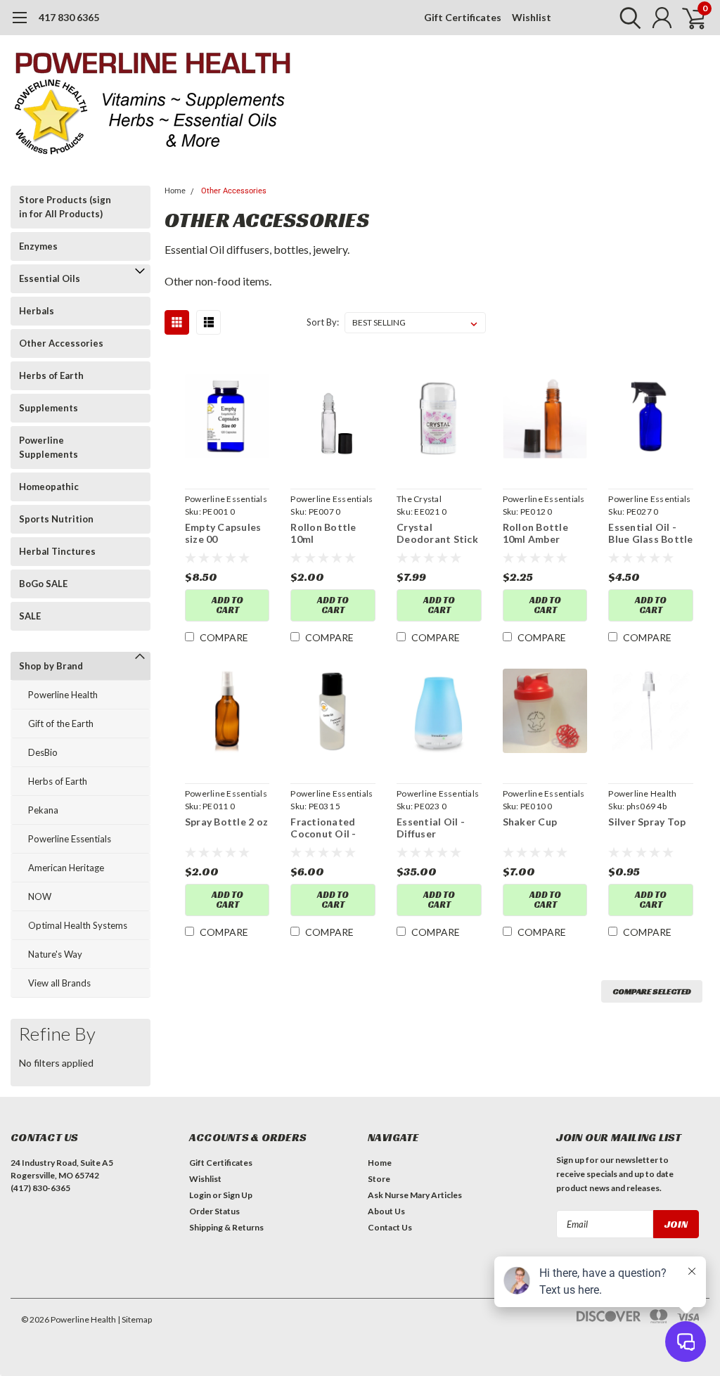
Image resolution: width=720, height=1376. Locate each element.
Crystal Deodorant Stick (437, 533)
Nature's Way (55, 954)
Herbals (36, 310)
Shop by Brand (51, 665)
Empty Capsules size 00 (223, 533)
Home (175, 190)
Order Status (214, 1211)
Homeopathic (49, 486)
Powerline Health (63, 694)
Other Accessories (61, 343)
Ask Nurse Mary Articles (415, 1195)
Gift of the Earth (61, 723)
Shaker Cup (530, 822)
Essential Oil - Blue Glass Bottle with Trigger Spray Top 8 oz (650, 533)
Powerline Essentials (69, 838)
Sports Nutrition (56, 519)
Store (379, 1179)
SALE (30, 616)
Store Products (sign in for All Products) (65, 206)
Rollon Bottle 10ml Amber (535, 533)
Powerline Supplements (48, 447)
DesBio (43, 752)
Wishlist (531, 17)
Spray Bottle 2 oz (226, 822)
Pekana (43, 810)
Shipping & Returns (226, 1227)
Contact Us (390, 1227)
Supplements (48, 407)
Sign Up (237, 1195)
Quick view (227, 419)
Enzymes (38, 246)
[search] (627, 17)
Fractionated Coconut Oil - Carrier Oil (323, 828)
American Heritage (66, 867)
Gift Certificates (462, 17)
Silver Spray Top (647, 822)
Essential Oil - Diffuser (431, 828)
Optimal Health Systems (77, 925)
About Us (386, 1211)
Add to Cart (227, 605)
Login (200, 1195)
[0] (688, 17)
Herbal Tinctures (57, 551)
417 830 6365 (69, 17)
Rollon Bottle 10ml (323, 533)
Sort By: (323, 322)
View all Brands (59, 983)
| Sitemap (134, 1319)
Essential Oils (49, 278)
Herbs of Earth (51, 375)
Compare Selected (651, 991)
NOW (39, 896)
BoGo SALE (43, 583)
